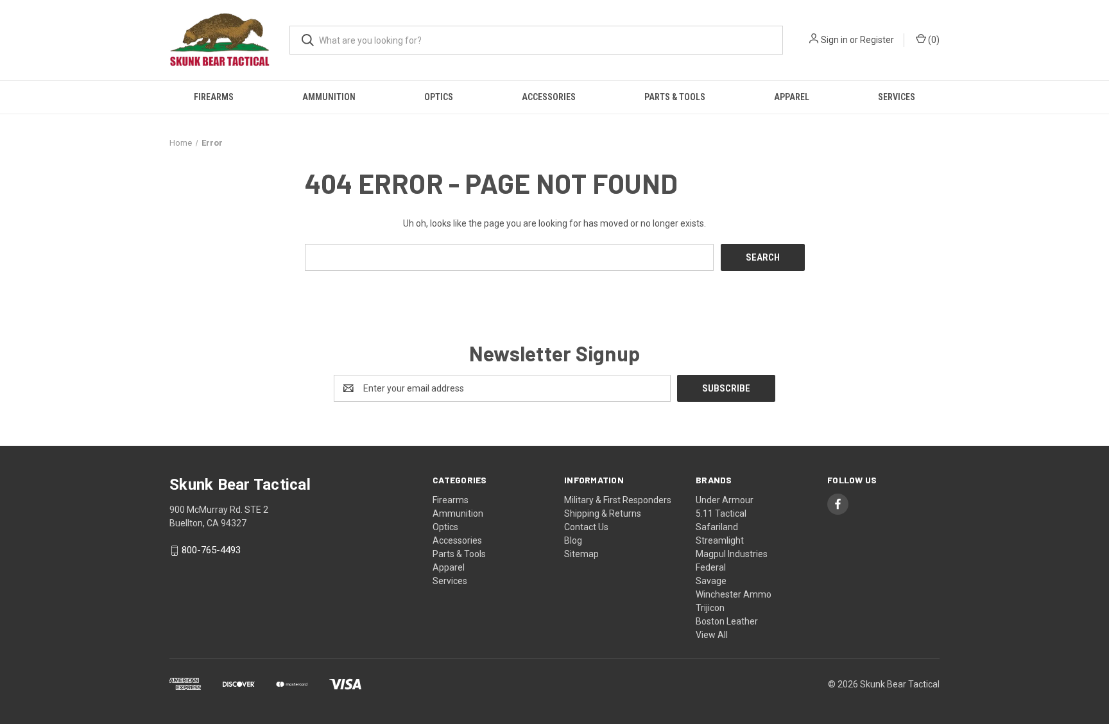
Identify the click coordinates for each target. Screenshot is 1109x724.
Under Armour (724, 500)
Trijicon (710, 608)
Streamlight (720, 540)
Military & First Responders (617, 500)
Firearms (214, 97)
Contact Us (586, 527)
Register (877, 40)
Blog (573, 540)
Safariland (717, 527)
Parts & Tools (674, 97)
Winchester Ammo (733, 594)
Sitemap (581, 554)
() (933, 40)
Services (896, 97)
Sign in (834, 40)
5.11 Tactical (721, 513)
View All (712, 635)
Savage (711, 581)
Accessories (549, 97)
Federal (711, 567)
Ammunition (329, 97)
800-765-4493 (211, 550)
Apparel (791, 97)
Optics (438, 97)
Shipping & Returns (602, 513)
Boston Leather (727, 621)
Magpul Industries (732, 554)
